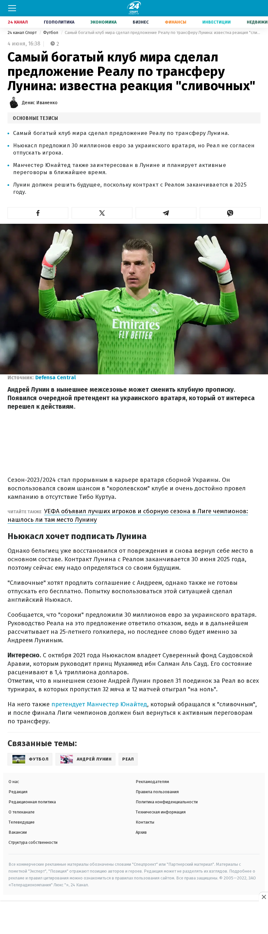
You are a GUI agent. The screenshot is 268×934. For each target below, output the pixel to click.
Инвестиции (216, 22)
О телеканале (21, 812)
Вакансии (17, 832)
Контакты (145, 822)
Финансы (175, 22)
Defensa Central (55, 377)
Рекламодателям (152, 781)
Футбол (51, 32)
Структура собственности (33, 842)
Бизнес (141, 22)
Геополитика (59, 22)
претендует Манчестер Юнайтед (99, 704)
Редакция (17, 791)
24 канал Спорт (23, 32)
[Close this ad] (263, 896)
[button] (38, 213)
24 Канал (18, 22)
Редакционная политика (32, 801)
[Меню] (12, 8)
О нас (13, 781)
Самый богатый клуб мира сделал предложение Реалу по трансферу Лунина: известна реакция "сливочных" (162, 32)
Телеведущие (21, 822)
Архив (141, 832)
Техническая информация (161, 812)
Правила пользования (157, 791)
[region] (134, 918)
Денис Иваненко (40, 103)
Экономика (104, 22)
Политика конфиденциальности (167, 801)
